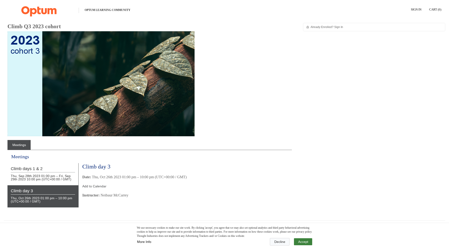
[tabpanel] (149, 184)
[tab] (19, 145)
